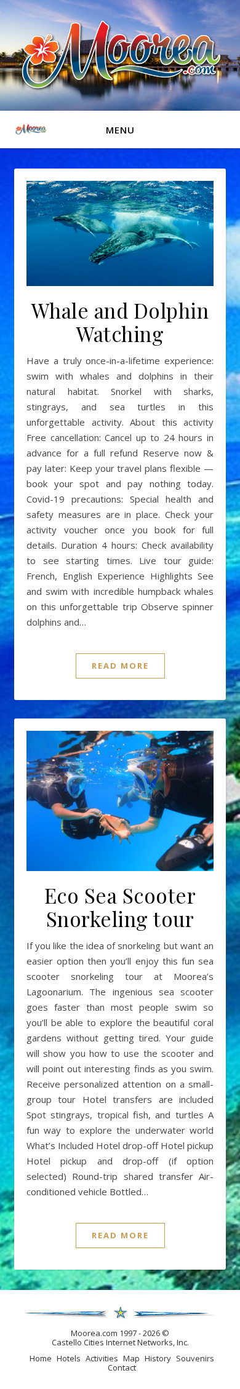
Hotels (69, 1358)
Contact (122, 1367)
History (158, 1358)
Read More (120, 665)
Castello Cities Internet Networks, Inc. (120, 1342)
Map (131, 1358)
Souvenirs (195, 1358)
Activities (102, 1358)
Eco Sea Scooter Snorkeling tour (120, 907)
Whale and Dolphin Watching (120, 322)
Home (41, 1358)
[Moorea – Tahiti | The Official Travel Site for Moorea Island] (120, 54)
